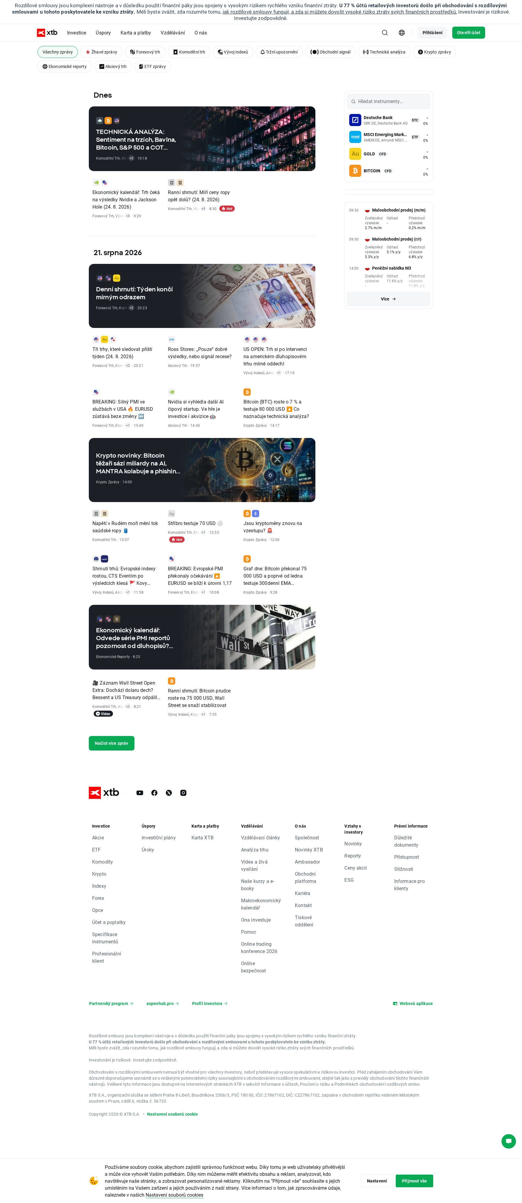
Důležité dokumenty (406, 841)
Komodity (102, 861)
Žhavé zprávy (104, 52)
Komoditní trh (192, 52)
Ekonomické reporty (68, 66)
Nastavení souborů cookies (174, 1195)
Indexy (99, 886)
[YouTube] (140, 793)
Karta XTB (203, 837)
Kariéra (302, 893)
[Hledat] (385, 33)
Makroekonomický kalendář (261, 904)
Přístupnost (406, 857)
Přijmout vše (414, 1181)
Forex (98, 898)
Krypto (99, 874)
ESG (348, 880)
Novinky (353, 843)
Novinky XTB (309, 849)
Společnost (307, 837)
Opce (97, 910)
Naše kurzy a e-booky (257, 884)
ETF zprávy (155, 66)
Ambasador (307, 861)
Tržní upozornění (282, 52)
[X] (169, 793)
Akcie (98, 837)
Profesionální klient (106, 957)
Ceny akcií (355, 867)
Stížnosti (403, 869)
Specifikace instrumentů (105, 938)
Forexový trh (148, 52)
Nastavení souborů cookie (172, 1114)
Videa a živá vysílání (254, 865)
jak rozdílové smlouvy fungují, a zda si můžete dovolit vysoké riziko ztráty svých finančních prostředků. (340, 11)
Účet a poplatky (109, 922)
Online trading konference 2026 (259, 947)
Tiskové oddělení (304, 921)
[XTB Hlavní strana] (47, 32)
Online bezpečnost (253, 967)
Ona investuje (256, 919)
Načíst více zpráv (111, 743)
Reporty (352, 855)
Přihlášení (433, 32)
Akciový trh (116, 66)
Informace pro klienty (409, 884)
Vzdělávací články (260, 837)
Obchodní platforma (305, 877)
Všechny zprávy (58, 52)
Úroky (148, 849)
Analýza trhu (255, 849)
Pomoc (248, 932)
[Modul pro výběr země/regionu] (402, 33)
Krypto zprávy (437, 52)
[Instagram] (183, 793)
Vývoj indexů (236, 52)
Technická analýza (387, 52)
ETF (96, 849)
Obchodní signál (335, 52)
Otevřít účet (468, 32)
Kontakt (303, 905)
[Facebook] (154, 793)
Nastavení (377, 1181)
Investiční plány (159, 837)
